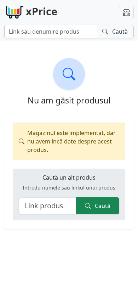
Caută (101, 206)
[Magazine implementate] (126, 12)
